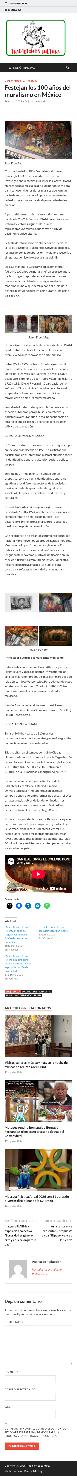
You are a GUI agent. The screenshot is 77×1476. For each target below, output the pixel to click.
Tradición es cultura (37, 1465)
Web (8, 1406)
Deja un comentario (35, 101)
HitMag (37, 1471)
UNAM (37, 995)
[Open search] (67, 67)
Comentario (15, 1322)
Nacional (20, 81)
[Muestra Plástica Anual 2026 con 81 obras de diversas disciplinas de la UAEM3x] (38, 1171)
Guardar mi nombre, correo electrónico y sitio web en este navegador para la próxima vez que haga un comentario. (37, 1432)
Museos (9, 81)
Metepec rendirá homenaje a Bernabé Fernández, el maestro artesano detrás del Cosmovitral (34, 1131)
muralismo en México (19, 995)
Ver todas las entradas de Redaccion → (46, 1272)
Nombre (11, 1372)
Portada (33, 81)
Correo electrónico (21, 1389)
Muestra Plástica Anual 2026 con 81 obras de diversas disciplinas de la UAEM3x (37, 1199)
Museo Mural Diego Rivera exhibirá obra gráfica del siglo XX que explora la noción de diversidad (18, 963)
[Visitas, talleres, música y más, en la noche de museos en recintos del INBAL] (38, 1037)
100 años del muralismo (36, 991)
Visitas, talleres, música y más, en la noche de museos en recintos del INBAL (36, 1065)
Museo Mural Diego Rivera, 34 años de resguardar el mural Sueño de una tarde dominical (16, 934)
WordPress (24, 1471)
